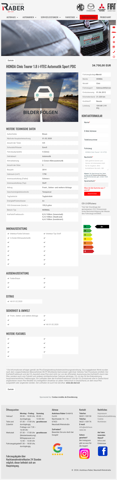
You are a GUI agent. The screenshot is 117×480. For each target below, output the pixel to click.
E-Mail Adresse (90, 131)
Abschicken (92, 194)
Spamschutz (89, 181)
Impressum (102, 413)
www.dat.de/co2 (73, 383)
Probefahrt (105, 17)
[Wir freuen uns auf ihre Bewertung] (57, 449)
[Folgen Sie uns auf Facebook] (103, 451)
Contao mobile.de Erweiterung (64, 397)
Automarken (28, 17)
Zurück (11, 60)
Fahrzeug (88, 148)
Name (87, 122)
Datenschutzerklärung (99, 175)
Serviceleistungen (49, 17)
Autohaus (11, 17)
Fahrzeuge (70, 17)
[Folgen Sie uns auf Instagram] (84, 453)
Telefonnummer (90, 140)
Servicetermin (89, 17)
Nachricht (88, 157)
